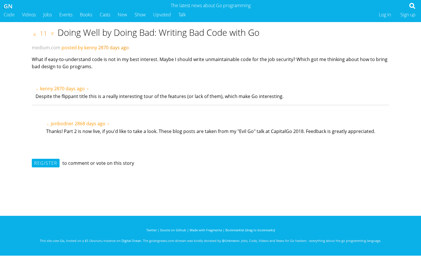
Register (45, 163)
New (122, 14)
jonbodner (62, 123)
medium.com (46, 47)
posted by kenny (79, 47)
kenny (46, 88)
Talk (182, 14)
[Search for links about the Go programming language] (413, 7)
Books (86, 14)
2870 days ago (69, 88)
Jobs (47, 14)
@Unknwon (230, 240)
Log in (385, 14)
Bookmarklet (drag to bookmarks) (250, 230)
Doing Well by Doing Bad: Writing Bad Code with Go (158, 32)
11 (43, 33)
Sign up (408, 14)
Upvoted (162, 14)
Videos (29, 14)
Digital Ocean (131, 240)
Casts (105, 14)
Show (140, 14)
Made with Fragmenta (206, 230)
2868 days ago (90, 123)
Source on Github (173, 230)
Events (65, 14)
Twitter (151, 230)
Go (62, 240)
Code (9, 14)
